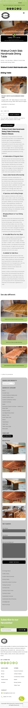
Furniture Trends (6, 593)
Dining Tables (5, 579)
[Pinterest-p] (10, 9)
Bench (4, 390)
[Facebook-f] (8, 9)
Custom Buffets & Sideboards (9, 395)
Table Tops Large (6, 426)
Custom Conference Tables (9, 399)
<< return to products (7, 374)
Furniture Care (5, 587)
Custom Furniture (6, 402)
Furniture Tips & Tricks (7, 590)
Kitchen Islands (6, 410)
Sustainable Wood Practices (9, 599)
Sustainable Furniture (7, 596)
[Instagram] (13, 9)
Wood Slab (5, 428)
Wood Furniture (6, 604)
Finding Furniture (6, 585)
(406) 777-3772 (21, 5)
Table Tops (5, 424)
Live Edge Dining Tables (8, 413)
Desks (3, 404)
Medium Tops (5, 415)
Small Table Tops (6, 417)
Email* (2, 627)
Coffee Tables (5, 573)
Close (20, 2)
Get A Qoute (15, 114)
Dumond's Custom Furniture (9, 582)
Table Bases (5, 422)
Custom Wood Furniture (8, 576)
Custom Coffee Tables (8, 397)
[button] (24, 13)
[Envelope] (20, 9)
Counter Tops (5, 393)
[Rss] (18, 9)
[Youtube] (15, 9)
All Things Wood (6, 570)
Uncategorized (6, 601)
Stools (4, 419)
